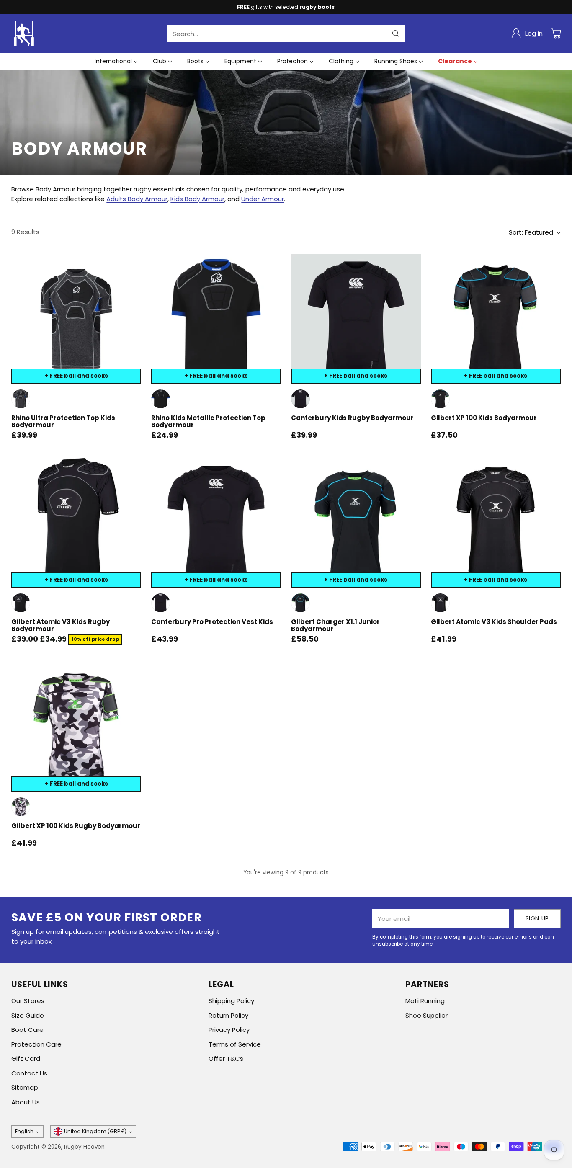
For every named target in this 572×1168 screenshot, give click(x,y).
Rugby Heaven (84, 1147)
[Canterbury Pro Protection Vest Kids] (216, 523)
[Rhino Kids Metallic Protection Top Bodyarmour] (216, 319)
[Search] (395, 33)
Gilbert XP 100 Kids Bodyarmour (484, 417)
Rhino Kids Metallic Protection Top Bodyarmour (208, 421)
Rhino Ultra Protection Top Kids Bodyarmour (63, 421)
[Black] (160, 398)
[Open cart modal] (556, 33)
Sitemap (24, 1087)
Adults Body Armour (136, 198)
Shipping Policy (231, 1000)
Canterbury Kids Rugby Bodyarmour (352, 417)
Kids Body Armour (197, 198)
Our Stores (27, 1000)
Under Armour (262, 198)
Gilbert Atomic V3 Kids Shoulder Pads (494, 621)
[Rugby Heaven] (23, 33)
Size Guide (27, 1015)
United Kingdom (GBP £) (95, 1131)
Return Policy (228, 1015)
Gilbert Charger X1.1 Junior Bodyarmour (335, 625)
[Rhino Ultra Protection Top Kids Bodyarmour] (76, 319)
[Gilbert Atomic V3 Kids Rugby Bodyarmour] (76, 523)
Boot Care (27, 1029)
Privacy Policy (229, 1029)
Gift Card (25, 1058)
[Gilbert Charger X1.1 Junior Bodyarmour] (356, 523)
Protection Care (36, 1044)
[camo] (20, 806)
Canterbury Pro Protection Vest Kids (212, 621)
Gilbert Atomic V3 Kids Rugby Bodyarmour (60, 625)
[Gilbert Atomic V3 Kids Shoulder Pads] (496, 523)
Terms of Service (235, 1044)
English (24, 1131)
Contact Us (29, 1073)
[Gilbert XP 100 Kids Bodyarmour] (496, 319)
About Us (25, 1102)
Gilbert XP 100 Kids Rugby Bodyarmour (75, 825)
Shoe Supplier (426, 1015)
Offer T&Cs (226, 1058)
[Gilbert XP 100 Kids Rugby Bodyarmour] (76, 727)
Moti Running (425, 1000)
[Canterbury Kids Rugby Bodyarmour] (356, 319)
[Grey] (20, 398)
